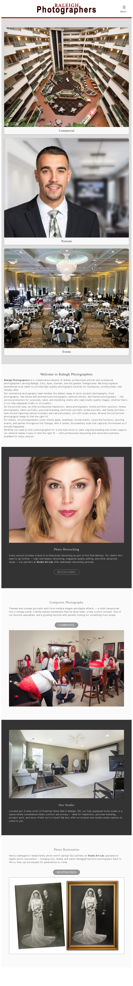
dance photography (77, 406)
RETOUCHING (66, 572)
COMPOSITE (66, 625)
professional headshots (51, 406)
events (12, 420)
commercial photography (23, 393)
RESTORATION (66, 872)
